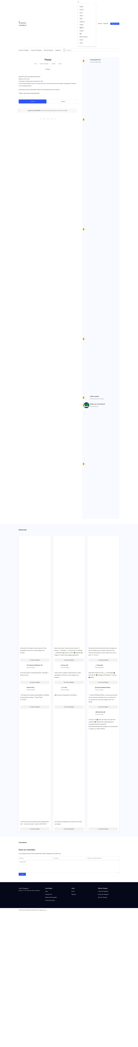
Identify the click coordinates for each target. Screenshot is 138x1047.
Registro (105, 23)
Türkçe (81, 43)
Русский (81, 9)
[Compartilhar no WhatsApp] (44, 119)
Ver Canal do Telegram (35, 864)
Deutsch (81, 40)
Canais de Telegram (24, 50)
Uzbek (81, 18)
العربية (81, 12)
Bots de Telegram (48, 50)
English (81, 6)
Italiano (81, 15)
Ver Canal (32, 101)
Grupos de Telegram (36, 50)
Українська (82, 21)
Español (81, 24)
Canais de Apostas (94, 610)
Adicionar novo (114, 23)
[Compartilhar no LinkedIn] (55, 119)
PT (78, 2)
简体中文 (82, 27)
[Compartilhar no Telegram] (40, 119)
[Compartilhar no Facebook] (51, 119)
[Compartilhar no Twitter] (48, 119)
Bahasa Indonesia (83, 37)
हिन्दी (80, 34)
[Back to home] (23, 24)
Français (81, 30)
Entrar (100, 23)
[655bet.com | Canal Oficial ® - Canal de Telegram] (86, 609)
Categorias (58, 50)
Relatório (63, 101)
